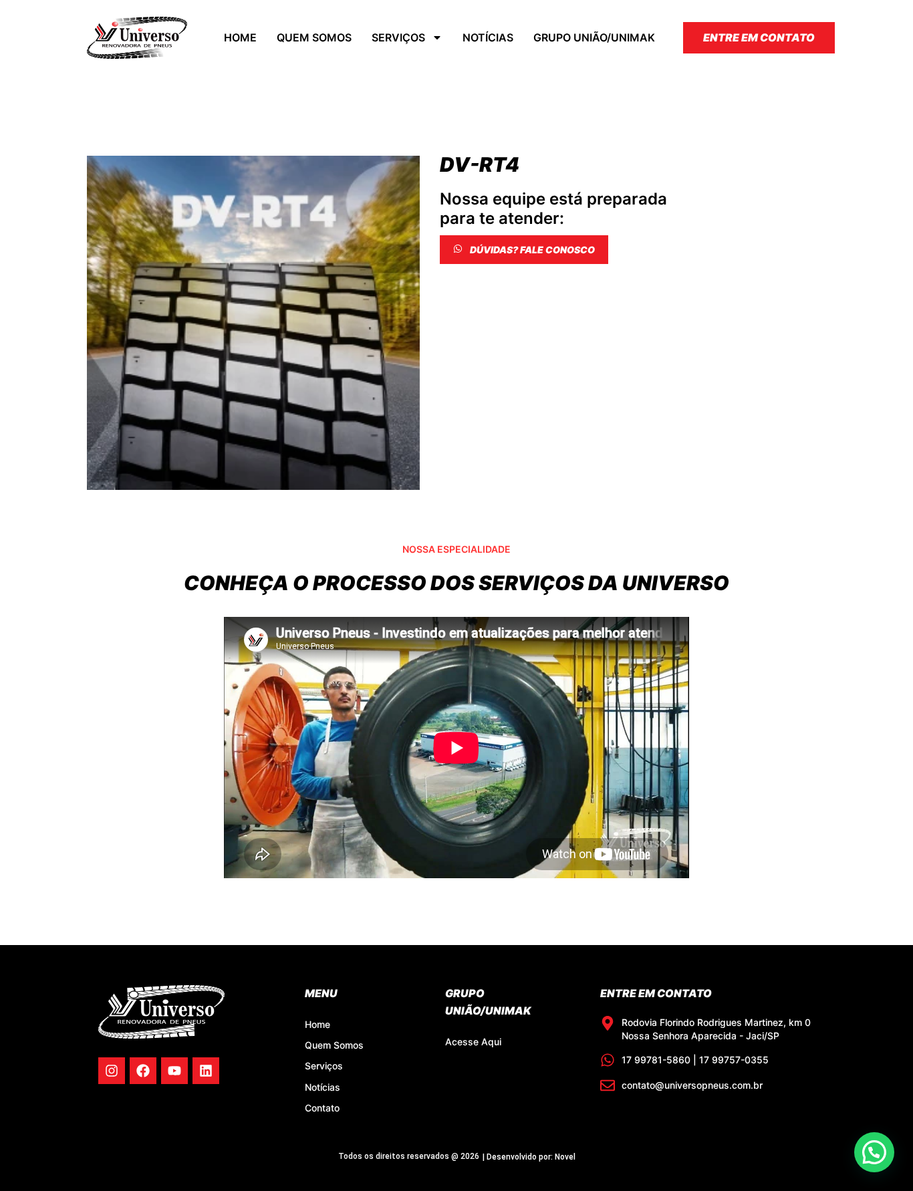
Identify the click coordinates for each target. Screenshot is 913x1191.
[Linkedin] (205, 1070)
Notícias (488, 37)
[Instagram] (111, 1070)
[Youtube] (174, 1070)
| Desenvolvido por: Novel (529, 1157)
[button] (874, 1152)
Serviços (398, 37)
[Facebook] (143, 1070)
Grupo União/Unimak (594, 37)
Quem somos (314, 37)
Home (240, 37)
